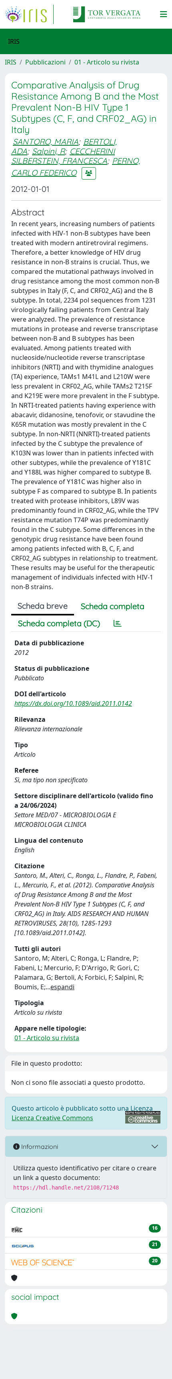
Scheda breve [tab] (43, 606)
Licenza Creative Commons (52, 1117)
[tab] (117, 623)
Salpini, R (48, 151)
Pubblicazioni (45, 62)
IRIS (10, 62)
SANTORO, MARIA (45, 141)
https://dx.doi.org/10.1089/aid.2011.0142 (73, 703)
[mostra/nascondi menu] (163, 14)
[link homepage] (29, 14)
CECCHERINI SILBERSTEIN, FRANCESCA (63, 156)
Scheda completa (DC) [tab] (59, 623)
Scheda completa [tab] (112, 606)
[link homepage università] (107, 14)
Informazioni (39, 1146)
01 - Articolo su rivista (106, 62)
